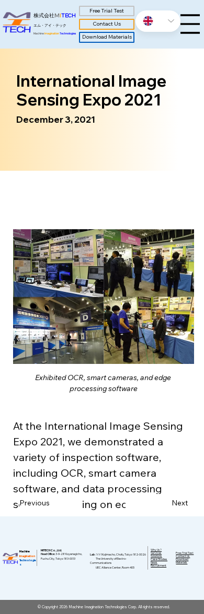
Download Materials (182, 561)
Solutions (156, 556)
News (154, 562)
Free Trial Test (185, 552)
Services (156, 552)
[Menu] (190, 24)
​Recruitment (158, 565)
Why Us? (156, 549)
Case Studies (159, 559)
